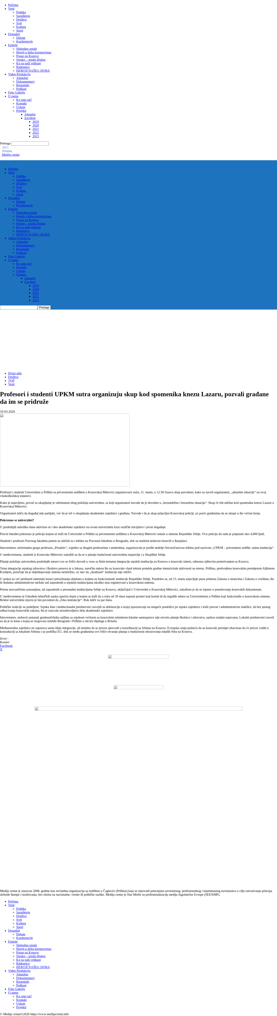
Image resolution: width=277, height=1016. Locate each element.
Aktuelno (22, 78)
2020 (35, 125)
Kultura (21, 27)
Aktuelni (29, 114)
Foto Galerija (16, 92)
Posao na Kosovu (27, 56)
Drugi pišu (15, 373)
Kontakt (21, 103)
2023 (35, 136)
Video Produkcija (19, 74)
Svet (19, 23)
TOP (11, 380)
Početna (13, 5)
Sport (19, 30)
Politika (21, 12)
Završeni (29, 118)
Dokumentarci (25, 81)
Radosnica (23, 67)
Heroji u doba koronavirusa (33, 52)
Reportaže (22, 85)
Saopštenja (23, 16)
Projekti (21, 110)
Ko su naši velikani (28, 63)
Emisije (13, 45)
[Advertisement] (138, 340)
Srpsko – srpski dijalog (30, 59)
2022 (35, 132)
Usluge (20, 107)
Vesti (11, 8)
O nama (13, 96)
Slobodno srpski (26, 48)
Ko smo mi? (24, 99)
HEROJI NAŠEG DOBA (33, 70)
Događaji (14, 34)
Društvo (21, 19)
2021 (35, 129)
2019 (35, 121)
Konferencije (24, 41)
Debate (20, 38)
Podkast (21, 89)
